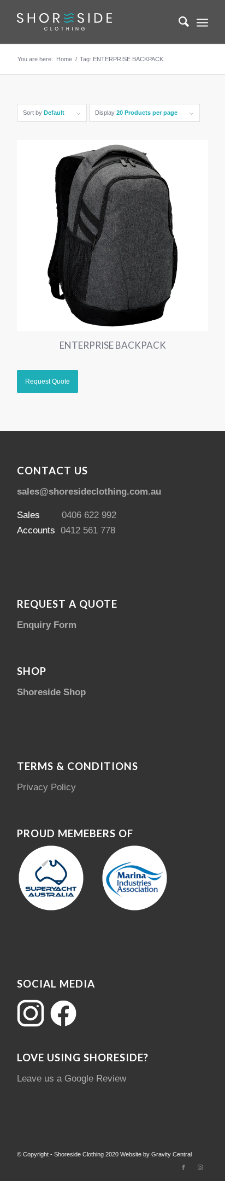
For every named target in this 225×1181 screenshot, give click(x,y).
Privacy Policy (46, 787)
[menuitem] (178, 22)
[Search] (178, 22)
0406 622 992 (89, 515)
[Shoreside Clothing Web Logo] (93, 22)
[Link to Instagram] (200, 1167)
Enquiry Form (46, 625)
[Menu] (202, 22)
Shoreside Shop (51, 692)
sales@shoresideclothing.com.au (89, 491)
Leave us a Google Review (71, 1078)
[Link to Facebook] (183, 1167)
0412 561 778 (88, 530)
